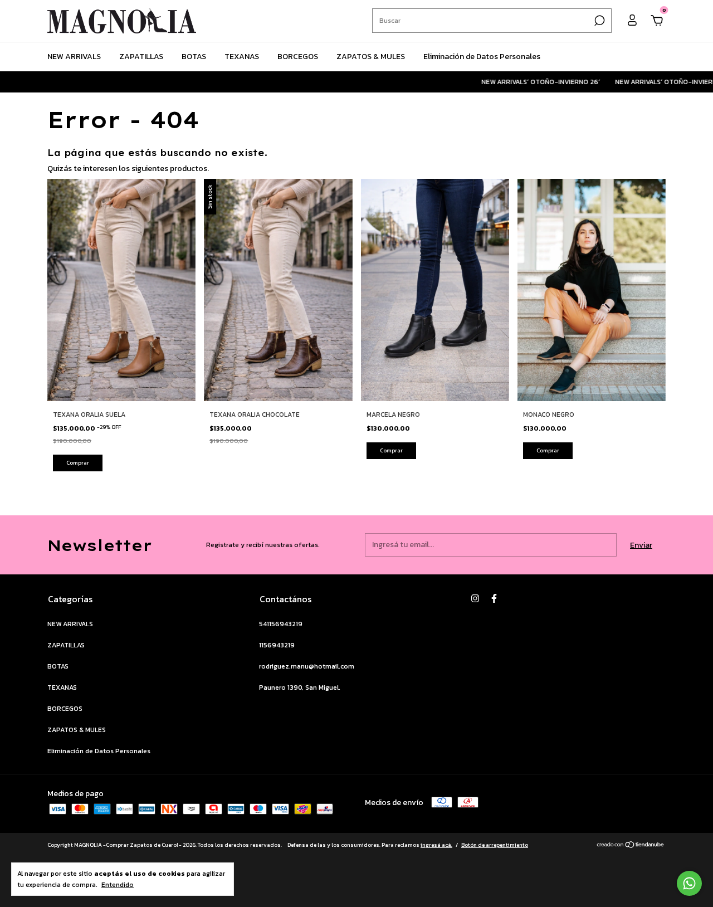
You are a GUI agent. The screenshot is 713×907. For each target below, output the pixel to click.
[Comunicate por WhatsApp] (689, 883)
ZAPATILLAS (141, 56)
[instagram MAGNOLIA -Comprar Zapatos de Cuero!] (475, 598)
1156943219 (277, 645)
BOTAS (194, 56)
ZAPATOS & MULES (370, 56)
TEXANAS (241, 56)
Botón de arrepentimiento (494, 845)
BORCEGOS (297, 56)
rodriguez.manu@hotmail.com (306, 666)
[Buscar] (598, 20)
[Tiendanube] (631, 846)
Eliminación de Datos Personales (481, 56)
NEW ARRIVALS (74, 56)
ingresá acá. (436, 845)
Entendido (117, 884)
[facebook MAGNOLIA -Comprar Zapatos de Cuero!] (494, 598)
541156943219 (280, 624)
